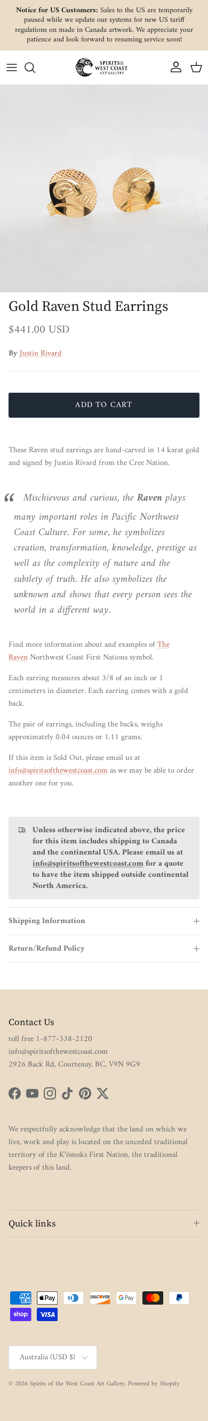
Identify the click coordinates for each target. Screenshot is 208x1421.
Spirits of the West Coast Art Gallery (77, 1384)
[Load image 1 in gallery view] (104, 188)
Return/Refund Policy (47, 949)
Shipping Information (47, 921)
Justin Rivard (41, 353)
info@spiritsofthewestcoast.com (58, 771)
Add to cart (103, 405)
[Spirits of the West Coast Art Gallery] (104, 67)
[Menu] (11, 67)
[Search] (35, 67)
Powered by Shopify (154, 1384)
